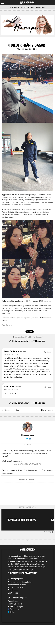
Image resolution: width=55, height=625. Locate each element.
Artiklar (14, 7)
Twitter (12, 612)
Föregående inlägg (11, 410)
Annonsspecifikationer (17, 584)
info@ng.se (18, 606)
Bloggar (40, 7)
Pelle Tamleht (31, 573)
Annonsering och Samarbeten (20, 582)
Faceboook (14, 609)
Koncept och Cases (16, 587)
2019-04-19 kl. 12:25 (11, 389)
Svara (49, 352)
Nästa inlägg (46, 410)
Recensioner (27, 7)
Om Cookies (13, 592)
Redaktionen (13, 590)
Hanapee (20, 49)
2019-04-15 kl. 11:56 (11, 354)
